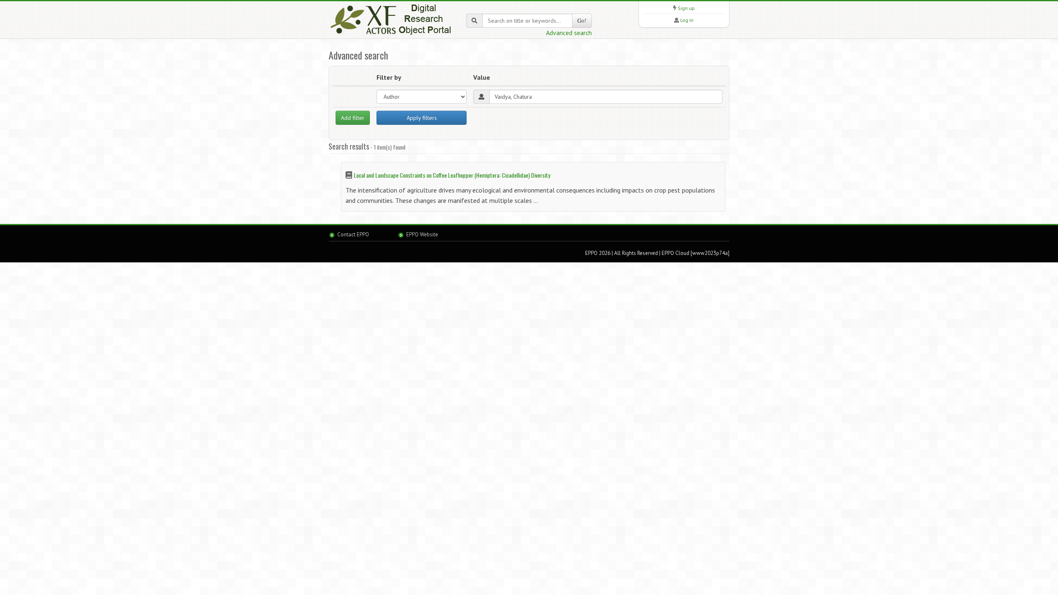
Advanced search (569, 33)
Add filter (353, 117)
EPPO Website (422, 234)
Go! (581, 20)
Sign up (686, 8)
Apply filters (422, 117)
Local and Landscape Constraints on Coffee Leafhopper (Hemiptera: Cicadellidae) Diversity (452, 175)
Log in (686, 20)
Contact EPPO (353, 234)
